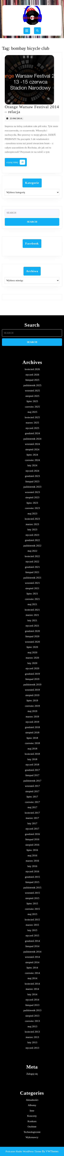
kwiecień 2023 (32, 519)
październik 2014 (32, 951)
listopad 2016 (32, 839)
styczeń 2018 (32, 764)
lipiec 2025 (32, 401)
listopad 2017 (32, 775)
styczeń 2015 (32, 935)
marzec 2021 (32, 615)
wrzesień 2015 (32, 892)
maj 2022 (32, 551)
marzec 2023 (32, 524)
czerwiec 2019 (32, 706)
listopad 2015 (32, 882)
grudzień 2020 (32, 631)
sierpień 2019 (32, 695)
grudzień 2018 (32, 727)
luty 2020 (32, 663)
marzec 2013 (32, 1037)
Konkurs (32, 1121)
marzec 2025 (32, 422)
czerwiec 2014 (32, 973)
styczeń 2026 (32, 374)
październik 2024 (32, 438)
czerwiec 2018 (32, 743)
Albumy (32, 1105)
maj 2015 (32, 914)
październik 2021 (32, 577)
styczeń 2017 (32, 828)
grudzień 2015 (32, 877)
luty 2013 (32, 1042)
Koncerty (32, 1116)
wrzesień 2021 (32, 583)
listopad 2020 (32, 636)
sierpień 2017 (32, 791)
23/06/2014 (16, 118)
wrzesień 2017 (32, 786)
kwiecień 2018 (32, 754)
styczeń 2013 (32, 1048)
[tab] (26, 30)
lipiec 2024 (32, 454)
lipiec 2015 (32, 903)
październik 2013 (32, 1010)
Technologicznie (32, 1132)
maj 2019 (32, 711)
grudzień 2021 (32, 567)
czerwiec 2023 (32, 508)
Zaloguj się (32, 1073)
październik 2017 (32, 780)
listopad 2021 (32, 572)
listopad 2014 (32, 946)
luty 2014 (32, 994)
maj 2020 (32, 652)
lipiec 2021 (32, 593)
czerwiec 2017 (32, 802)
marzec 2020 (32, 657)
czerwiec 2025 (32, 406)
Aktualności (32, 1100)
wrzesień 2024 (32, 444)
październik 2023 (32, 486)
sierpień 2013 (32, 1015)
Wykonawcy (32, 1137)
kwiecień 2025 (32, 417)
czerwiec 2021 (32, 599)
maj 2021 (32, 604)
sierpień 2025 (32, 396)
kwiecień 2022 (32, 556)
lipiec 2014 (32, 967)
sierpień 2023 (32, 497)
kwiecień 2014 (32, 983)
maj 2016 (32, 855)
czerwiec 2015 (32, 909)
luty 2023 (32, 529)
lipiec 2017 (32, 796)
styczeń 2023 (32, 535)
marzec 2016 (32, 860)
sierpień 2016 (32, 844)
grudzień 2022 (32, 540)
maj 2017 (32, 807)
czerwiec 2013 (32, 1021)
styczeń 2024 (32, 471)
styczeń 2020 (32, 668)
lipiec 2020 (32, 647)
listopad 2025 (32, 380)
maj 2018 (32, 748)
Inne (32, 1110)
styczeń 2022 (32, 561)
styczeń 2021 (32, 625)
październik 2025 (32, 385)
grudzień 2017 (32, 770)
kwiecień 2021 (32, 609)
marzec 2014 (32, 989)
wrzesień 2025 (32, 390)
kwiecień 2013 (32, 1031)
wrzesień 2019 (32, 689)
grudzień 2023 (32, 476)
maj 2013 (32, 1026)
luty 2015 (32, 930)
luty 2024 (32, 465)
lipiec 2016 (32, 850)
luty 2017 (32, 823)
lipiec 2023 (32, 503)
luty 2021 (32, 620)
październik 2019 (32, 684)
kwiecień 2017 (32, 812)
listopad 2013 (32, 1005)
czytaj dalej (16, 163)
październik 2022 (32, 545)
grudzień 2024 (32, 433)
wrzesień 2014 (32, 957)
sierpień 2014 (32, 962)
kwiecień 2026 (32, 369)
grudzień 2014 (32, 941)
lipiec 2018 (32, 738)
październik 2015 (32, 887)
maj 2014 (32, 978)
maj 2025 (32, 412)
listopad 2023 (32, 481)
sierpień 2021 (32, 588)
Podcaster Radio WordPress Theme (23, 1151)
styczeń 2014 (32, 999)
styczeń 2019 (32, 722)
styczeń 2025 (32, 428)
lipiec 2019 (32, 700)
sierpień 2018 (32, 732)
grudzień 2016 (32, 834)
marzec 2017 (32, 818)
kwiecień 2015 (32, 919)
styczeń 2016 (32, 871)
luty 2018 (32, 759)
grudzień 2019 (32, 674)
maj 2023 (32, 513)
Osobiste (32, 1126)
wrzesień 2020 (32, 641)
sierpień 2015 (32, 898)
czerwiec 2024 (32, 460)
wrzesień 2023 (32, 492)
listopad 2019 (32, 679)
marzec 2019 (32, 716)
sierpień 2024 (32, 449)
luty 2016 (32, 866)
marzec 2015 (32, 925)
